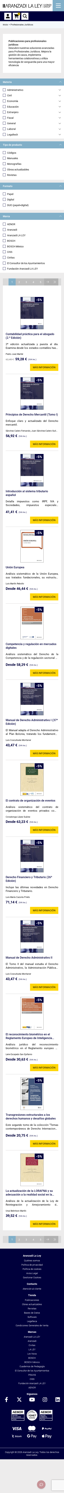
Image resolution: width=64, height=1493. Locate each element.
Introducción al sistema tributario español (27, 493)
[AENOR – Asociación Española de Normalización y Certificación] (32, 1420)
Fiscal (10, 117)
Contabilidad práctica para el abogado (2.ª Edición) (30, 335)
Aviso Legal (32, 1273)
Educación (13, 106)
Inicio (5, 24)
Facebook (6, 1400)
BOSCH (11, 240)
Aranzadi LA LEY (16, 235)
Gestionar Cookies (32, 1277)
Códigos (11, 152)
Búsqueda (24, 16)
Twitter (19, 1400)
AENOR (11, 224)
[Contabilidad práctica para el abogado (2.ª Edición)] (32, 313)
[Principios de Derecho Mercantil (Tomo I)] (32, 393)
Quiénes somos (32, 1260)
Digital (10, 199)
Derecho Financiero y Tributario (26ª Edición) (29, 879)
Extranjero (12, 112)
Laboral (11, 129)
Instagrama (45, 1400)
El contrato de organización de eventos (30, 800)
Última (54, 281)
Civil (9, 95)
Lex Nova (32, 1353)
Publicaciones (32, 1300)
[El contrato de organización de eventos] (32, 779)
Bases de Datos (32, 1312)
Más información (44, 367)
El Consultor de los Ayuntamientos (26, 263)
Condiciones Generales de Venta (32, 1325)
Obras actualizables (18, 169)
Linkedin (57, 1400)
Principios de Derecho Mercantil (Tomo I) (32, 414)
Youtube (32, 1400)
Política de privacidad (32, 1264)
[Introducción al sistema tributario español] (32, 470)
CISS (9, 252)
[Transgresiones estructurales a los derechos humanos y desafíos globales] (32, 1093)
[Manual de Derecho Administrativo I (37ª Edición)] (32, 699)
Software (32, 1317)
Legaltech (12, 134)
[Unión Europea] (32, 546)
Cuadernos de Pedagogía (32, 1366)
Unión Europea (15, 567)
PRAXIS (32, 1375)
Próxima (47, 281)
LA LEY (32, 1349)
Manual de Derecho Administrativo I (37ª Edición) (32, 722)
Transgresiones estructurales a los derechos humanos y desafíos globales (31, 1116)
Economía (12, 101)
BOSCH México (15, 246)
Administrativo (15, 90)
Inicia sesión (7, 16)
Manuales (12, 158)
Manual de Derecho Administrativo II (29, 957)
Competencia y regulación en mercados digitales (31, 645)
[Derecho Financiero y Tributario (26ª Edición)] (32, 856)
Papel (10, 194)
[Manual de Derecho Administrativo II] (32, 936)
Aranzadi (12, 229)
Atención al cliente (32, 1288)
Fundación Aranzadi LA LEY (22, 268)
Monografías (14, 163)
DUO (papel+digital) (18, 205)
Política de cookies (32, 1269)
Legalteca (32, 1321)
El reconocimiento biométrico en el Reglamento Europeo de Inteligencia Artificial (29, 1036)
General (11, 123)
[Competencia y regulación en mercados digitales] (32, 623)
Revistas (12, 175)
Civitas (11, 257)
